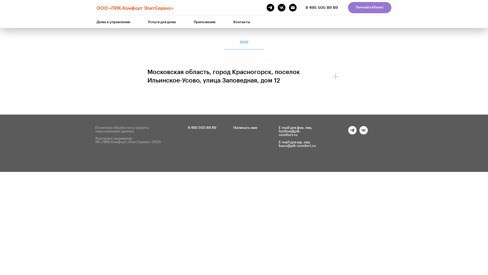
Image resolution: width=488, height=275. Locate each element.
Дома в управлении (113, 22)
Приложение (205, 22)
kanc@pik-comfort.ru (297, 146)
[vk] (363, 133)
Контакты (241, 22)
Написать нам (245, 128)
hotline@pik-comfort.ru (290, 133)
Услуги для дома (162, 22)
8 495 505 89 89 (322, 8)
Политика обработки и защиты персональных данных (122, 129)
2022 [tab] (244, 42)
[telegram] (352, 133)
